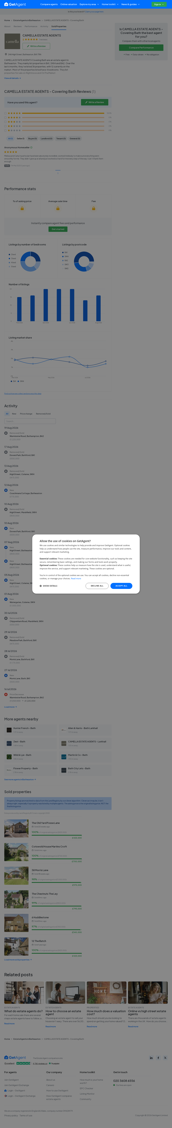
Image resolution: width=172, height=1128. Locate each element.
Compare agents (49, 4)
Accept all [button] (121, 585)
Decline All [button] (97, 585)
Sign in (157, 4)
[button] (48, 585)
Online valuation (68, 4)
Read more (76, 578)
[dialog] (86, 564)
